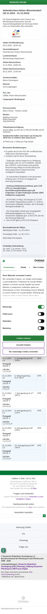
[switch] (41, 314)
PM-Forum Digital (20, 569)
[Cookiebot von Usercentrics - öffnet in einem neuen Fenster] (34, 260)
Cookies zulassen (24, 338)
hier (30, 507)
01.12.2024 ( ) (6, 377)
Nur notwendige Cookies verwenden (23, 352)
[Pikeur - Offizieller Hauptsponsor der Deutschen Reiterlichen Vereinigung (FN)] (23, 586)
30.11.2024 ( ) (6, 359)
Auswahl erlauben (23, 345)
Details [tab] (23, 267)
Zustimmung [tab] (8, 267)
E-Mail (34, 488)
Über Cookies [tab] (38, 267)
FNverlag (21, 566)
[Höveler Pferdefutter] (23, 599)
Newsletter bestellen (23, 512)
